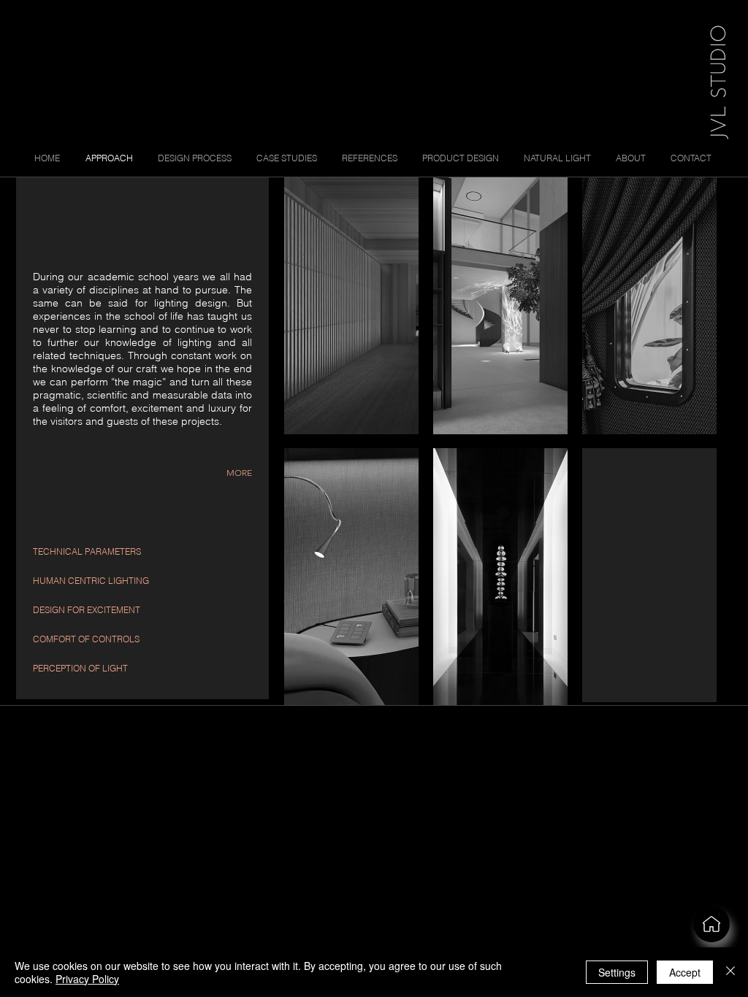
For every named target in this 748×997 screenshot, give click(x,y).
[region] (649, 575)
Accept (685, 972)
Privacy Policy (87, 978)
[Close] (730, 972)
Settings (617, 972)
